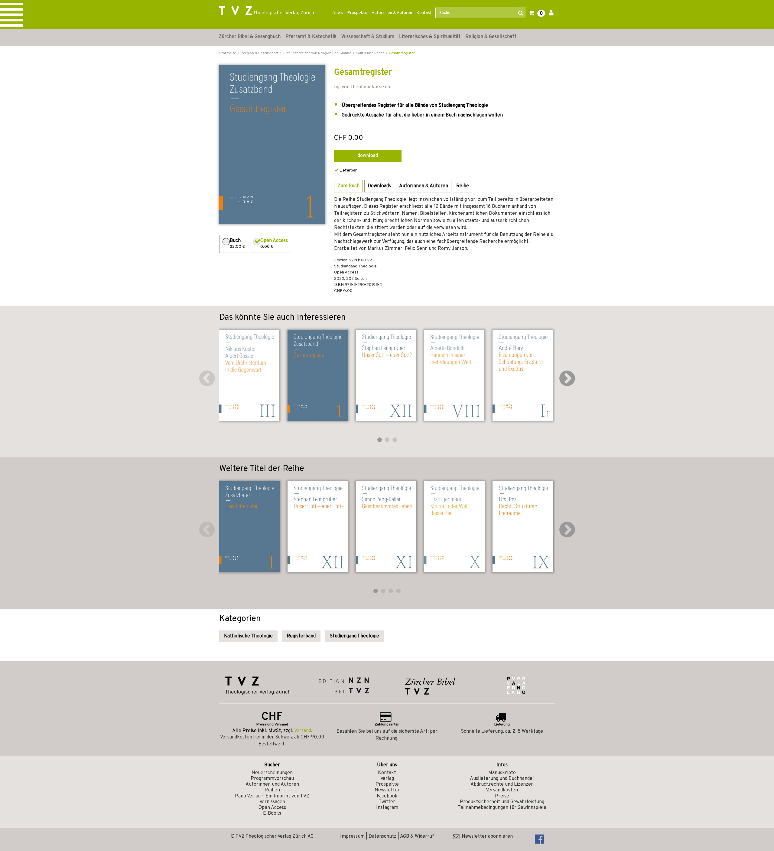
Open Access (272, 808)
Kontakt (424, 12)
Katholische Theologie (248, 636)
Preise (502, 796)
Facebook (387, 796)
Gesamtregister (402, 53)
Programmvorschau (272, 779)
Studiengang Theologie (354, 636)
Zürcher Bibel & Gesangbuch (250, 37)
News (337, 12)
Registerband (301, 636)
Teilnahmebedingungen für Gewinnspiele (502, 808)
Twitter (387, 802)
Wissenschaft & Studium (367, 37)
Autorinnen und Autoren (272, 784)
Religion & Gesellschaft (490, 37)
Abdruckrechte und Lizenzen (502, 784)
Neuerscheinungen (272, 773)
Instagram (387, 808)
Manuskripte (502, 773)
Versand (302, 731)
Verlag (387, 779)
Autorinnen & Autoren (392, 12)
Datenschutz (382, 836)
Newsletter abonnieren (486, 836)
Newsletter (387, 790)
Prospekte (357, 12)
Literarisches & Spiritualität (429, 37)
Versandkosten (502, 790)
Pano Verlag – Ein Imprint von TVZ (272, 796)
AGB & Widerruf (417, 836)
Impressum (352, 836)
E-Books (272, 813)
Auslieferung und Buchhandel (502, 779)
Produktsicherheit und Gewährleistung (502, 802)
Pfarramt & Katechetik (311, 37)
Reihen (272, 790)
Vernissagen (272, 802)
